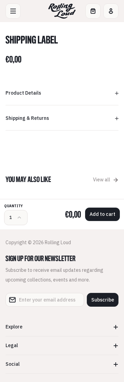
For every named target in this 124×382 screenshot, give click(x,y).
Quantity (13, 206)
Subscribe (102, 300)
